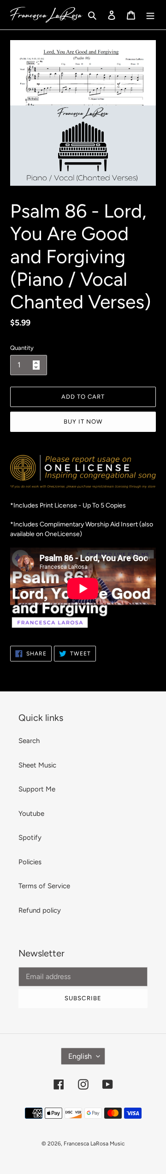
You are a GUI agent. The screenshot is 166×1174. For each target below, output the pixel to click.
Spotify (30, 837)
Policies (30, 862)
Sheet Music (37, 765)
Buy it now (83, 421)
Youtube (31, 813)
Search (29, 741)
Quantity (22, 347)
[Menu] (150, 15)
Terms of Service (44, 886)
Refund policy (39, 910)
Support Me (36, 789)
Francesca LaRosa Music (94, 1143)
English (80, 1056)
